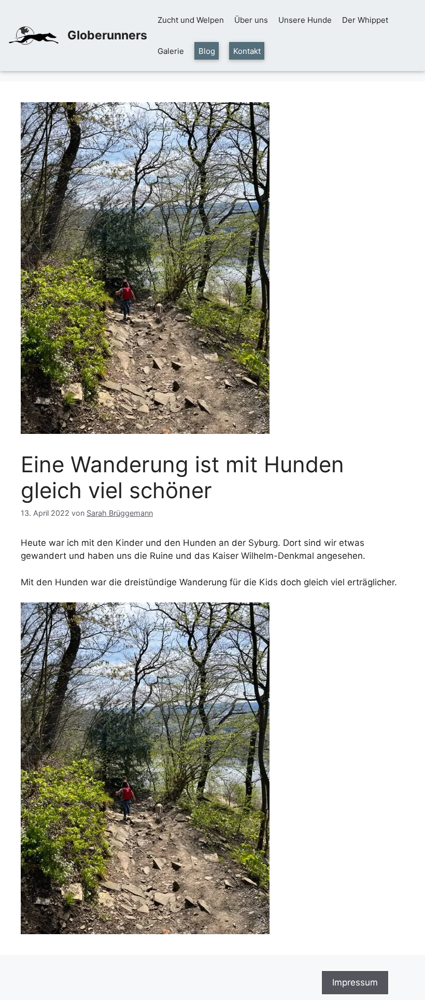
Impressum (355, 982)
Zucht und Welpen (191, 20)
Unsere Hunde (305, 20)
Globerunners (107, 35)
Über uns (251, 20)
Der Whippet (365, 20)
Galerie (171, 51)
